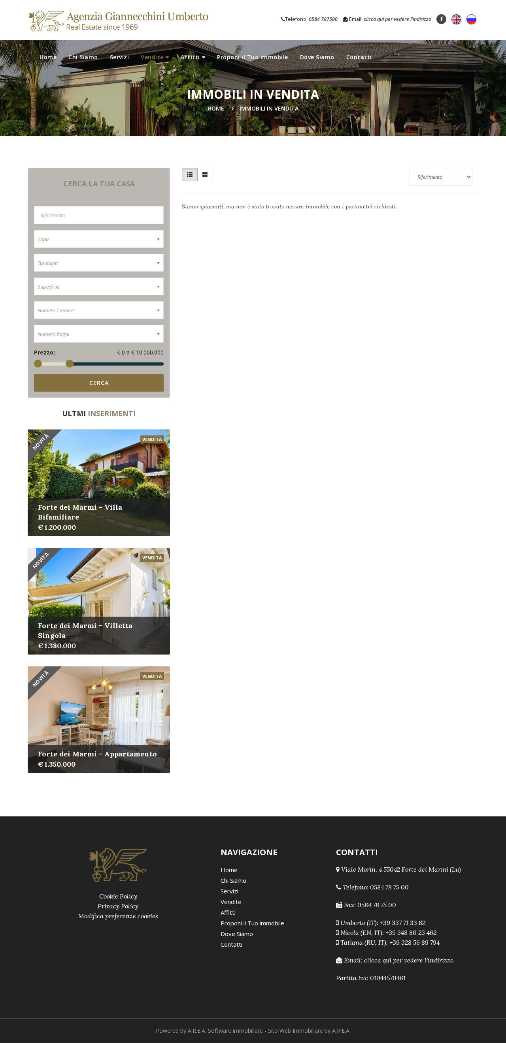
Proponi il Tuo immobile (252, 57)
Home (48, 57)
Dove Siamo (317, 57)
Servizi (119, 57)
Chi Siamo (83, 57)
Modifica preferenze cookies (118, 916)
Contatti (359, 57)
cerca (99, 382)
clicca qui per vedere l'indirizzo (397, 19)
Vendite (152, 57)
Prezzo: (44, 352)
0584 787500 (323, 19)
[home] (118, 19)
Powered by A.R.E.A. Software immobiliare (209, 1030)
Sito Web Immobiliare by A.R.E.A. (309, 1030)
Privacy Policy (118, 906)
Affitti (190, 57)
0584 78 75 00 (389, 887)
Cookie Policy (118, 896)
